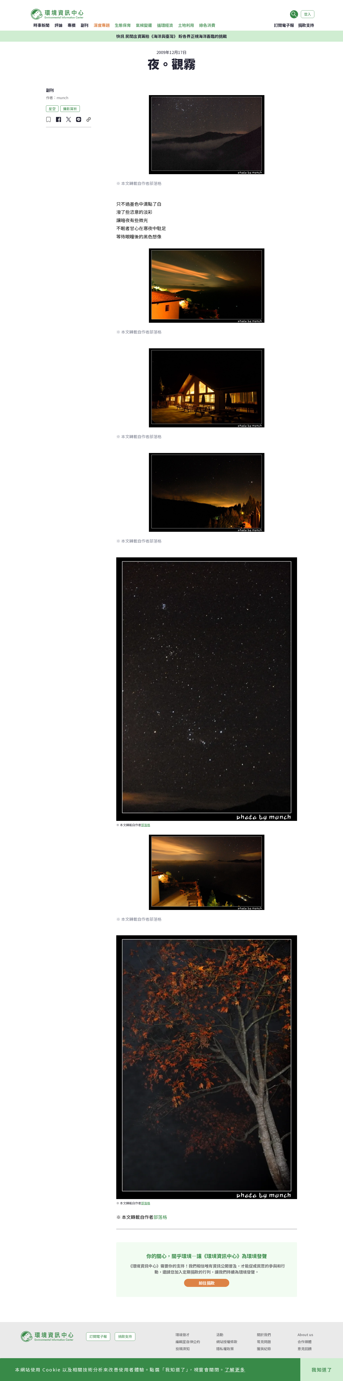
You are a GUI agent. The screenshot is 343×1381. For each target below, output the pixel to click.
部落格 (145, 825)
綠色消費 (207, 25)
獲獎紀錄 (264, 1348)
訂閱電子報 (284, 25)
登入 (307, 14)
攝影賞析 (70, 108)
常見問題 (264, 1341)
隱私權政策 (225, 1348)
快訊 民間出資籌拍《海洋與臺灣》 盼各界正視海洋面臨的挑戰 (171, 36)
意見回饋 (305, 1348)
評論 (58, 25)
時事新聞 (41, 25)
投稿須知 (183, 1348)
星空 (52, 108)
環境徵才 (183, 1334)
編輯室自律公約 (188, 1341)
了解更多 (235, 1369)
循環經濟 (165, 25)
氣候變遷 (144, 25)
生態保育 (123, 25)
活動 (219, 1334)
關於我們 (264, 1334)
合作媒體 (305, 1341)
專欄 (72, 25)
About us (305, 1334)
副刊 (85, 25)
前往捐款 (207, 1283)
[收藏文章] (48, 119)
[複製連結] (88, 119)
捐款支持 (306, 25)
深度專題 (102, 25)
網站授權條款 (226, 1341)
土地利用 (186, 25)
